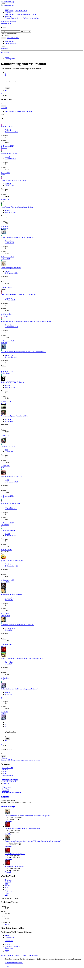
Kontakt (7, 944)
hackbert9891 (5, 582)
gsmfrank (4, 646)
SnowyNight (9, 662)
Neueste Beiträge (8, 806)
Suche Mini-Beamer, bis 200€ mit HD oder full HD (17, 625)
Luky (6, 895)
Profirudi (8, 130)
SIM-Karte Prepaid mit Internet (11, 268)
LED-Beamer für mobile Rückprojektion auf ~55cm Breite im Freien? (23, 352)
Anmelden (4, 48)
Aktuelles (8, 12)
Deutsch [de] (9, 941)
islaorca (7, 271)
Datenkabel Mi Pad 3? (8, 446)
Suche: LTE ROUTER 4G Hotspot (12, 382)
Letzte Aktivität (31, 14)
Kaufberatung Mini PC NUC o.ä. (11, 476)
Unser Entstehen (7, 775)
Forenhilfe (5, 791)
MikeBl (7, 885)
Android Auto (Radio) (8, 530)
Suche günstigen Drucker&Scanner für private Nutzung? (19, 689)
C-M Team (5, 789)
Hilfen (7, 950)
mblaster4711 (5, 228)
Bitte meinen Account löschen (14, 866)
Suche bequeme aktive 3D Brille (11, 594)
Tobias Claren (9, 241)
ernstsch (7, 385)
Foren (7, 9)
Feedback (8, 872)
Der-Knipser (9, 507)
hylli (6, 450)
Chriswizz (8, 891)
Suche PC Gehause (7, 126)
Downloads (6, 771)
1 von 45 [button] (4, 95)
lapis (6, 884)
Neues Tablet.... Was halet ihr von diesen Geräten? (17, 207)
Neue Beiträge (9, 11)
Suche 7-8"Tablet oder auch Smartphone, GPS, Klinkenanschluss (22, 658)
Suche (4, 773)
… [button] (6, 78)
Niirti (6, 889)
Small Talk (8, 821)
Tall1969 (8, 419)
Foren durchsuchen (21, 11)
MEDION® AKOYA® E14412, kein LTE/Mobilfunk (18, 294)
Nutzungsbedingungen (10, 780)
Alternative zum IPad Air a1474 (11, 503)
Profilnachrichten (20, 14)
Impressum (5, 783)
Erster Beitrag (18, 111)
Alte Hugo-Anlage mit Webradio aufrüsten (14, 416)
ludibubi (7, 210)
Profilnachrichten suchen (31, 18)
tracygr (7, 924)
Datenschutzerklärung (9, 781)
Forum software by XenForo (20, 955)
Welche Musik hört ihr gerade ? (15, 854)
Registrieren (5, 52)
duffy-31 (3, 403)
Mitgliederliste (6, 787)
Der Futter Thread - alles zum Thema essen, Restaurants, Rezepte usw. (28, 816)
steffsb (7, 480)
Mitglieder (8, 16)
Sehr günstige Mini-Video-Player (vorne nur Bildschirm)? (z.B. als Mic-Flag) (26, 321)
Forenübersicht (7, 768)
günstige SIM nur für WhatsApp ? (12, 560)
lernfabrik (4, 343)
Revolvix (8, 564)
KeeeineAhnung (10, 628)
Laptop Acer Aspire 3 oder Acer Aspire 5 (14, 180)
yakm (7, 893)
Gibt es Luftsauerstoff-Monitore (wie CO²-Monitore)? (18, 237)
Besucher (8, 18)
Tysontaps (8, 880)
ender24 (7, 692)
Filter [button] (2, 115)
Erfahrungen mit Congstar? (9, 153)
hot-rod (7, 157)
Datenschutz (9, 948)
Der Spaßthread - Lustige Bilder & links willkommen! (22, 828)
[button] (3, 3)
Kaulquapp (8, 298)
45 (6, 90)
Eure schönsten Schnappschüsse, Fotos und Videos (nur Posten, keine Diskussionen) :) (33, 841)
